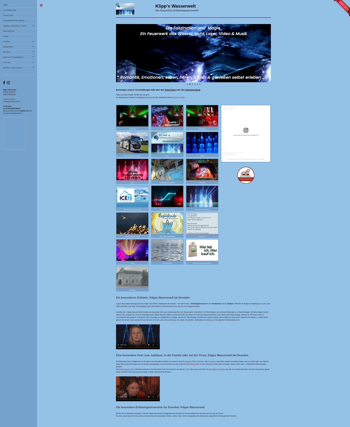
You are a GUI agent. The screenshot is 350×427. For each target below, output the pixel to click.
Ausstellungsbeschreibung (132, 236)
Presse (132, 263)
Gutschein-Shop (192, 90)
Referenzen (202, 236)
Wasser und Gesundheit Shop (132, 209)
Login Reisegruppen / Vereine (132, 156)
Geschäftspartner (167, 263)
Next (274, 52)
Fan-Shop (202, 182)
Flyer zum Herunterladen (202, 209)
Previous (112, 52)
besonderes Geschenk (216, 369)
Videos (202, 156)
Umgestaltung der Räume (167, 182)
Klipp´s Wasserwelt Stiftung (167, 236)
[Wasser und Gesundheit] (132, 207)
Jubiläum (188, 361)
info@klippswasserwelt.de (145, 97)
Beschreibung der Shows (167, 209)
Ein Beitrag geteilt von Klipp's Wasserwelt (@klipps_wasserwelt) (246, 159)
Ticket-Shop (170, 90)
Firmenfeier (212, 361)
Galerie (132, 182)
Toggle (41, 5)
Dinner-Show (194, 364)
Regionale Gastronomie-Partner (202, 263)
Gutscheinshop (167, 129)
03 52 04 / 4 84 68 (178, 97)
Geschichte (132, 290)
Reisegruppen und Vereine (14, 20)
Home (167, 156)
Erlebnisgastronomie (126, 369)
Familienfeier (202, 129)
